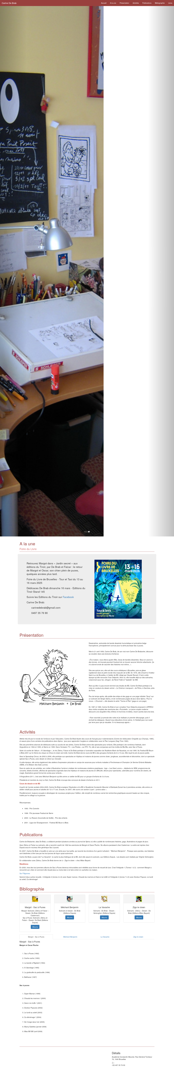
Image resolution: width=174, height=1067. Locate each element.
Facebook (68, 597)
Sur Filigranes (25, 873)
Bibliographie (160, 3)
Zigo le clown (138, 937)
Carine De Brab (9, 2)
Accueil (103, 3)
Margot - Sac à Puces (36, 937)
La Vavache (105, 937)
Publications (146, 3)
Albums (35, 927)
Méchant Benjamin (70, 937)
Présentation (124, 3)
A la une (113, 3)
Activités (136, 3)
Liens (170, 3)
